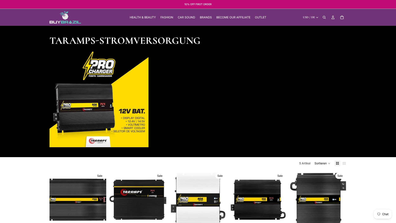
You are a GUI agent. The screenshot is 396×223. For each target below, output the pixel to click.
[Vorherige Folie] (56, 199)
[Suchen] (324, 17)
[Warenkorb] (341, 17)
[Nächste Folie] (100, 199)
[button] (322, 163)
